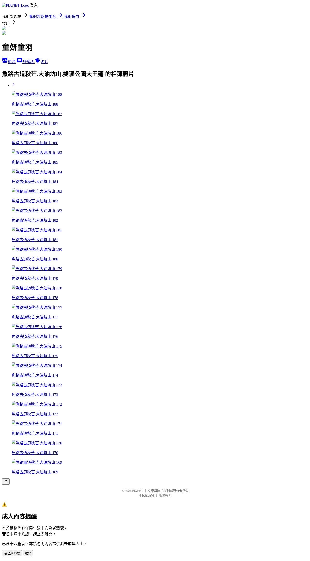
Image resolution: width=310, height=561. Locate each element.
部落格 (28, 62)
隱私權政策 (146, 495)
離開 (28, 553)
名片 (44, 62)
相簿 (12, 62)
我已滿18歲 (12, 553)
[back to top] (6, 481)
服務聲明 (165, 495)
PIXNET (137, 491)
